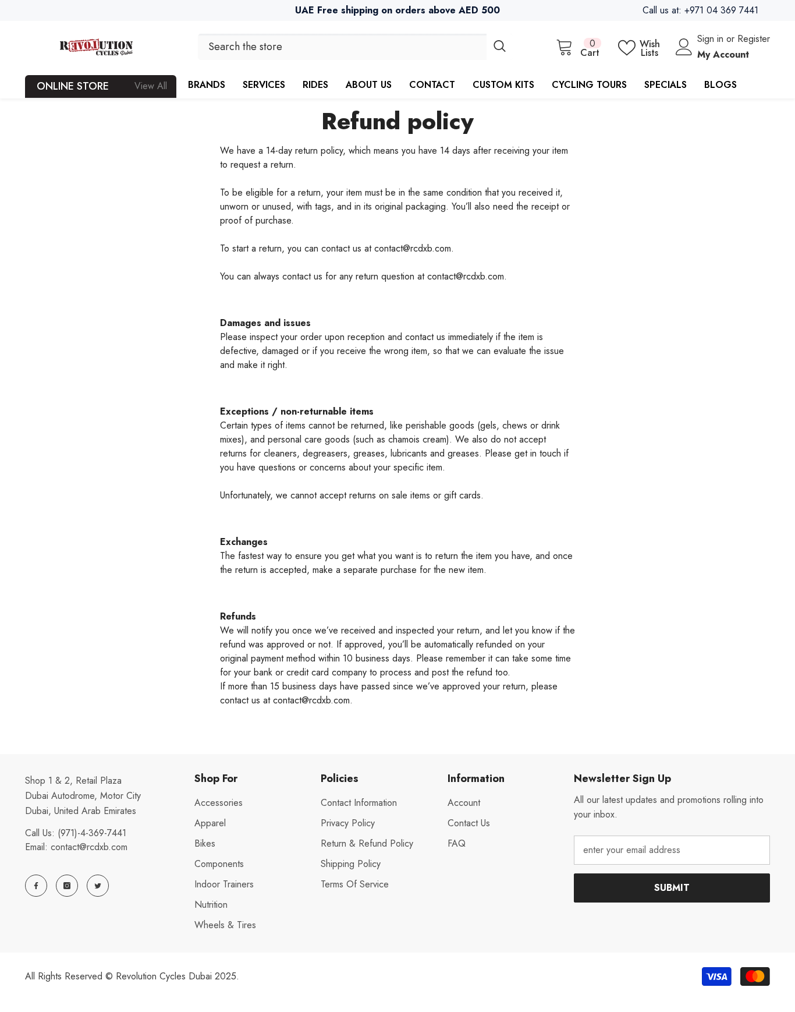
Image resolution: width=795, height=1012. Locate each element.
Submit (672, 887)
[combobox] (342, 47)
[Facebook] (36, 886)
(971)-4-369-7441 (92, 833)
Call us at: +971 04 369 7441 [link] (700, 10)
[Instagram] (67, 886)
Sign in (711, 38)
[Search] (355, 47)
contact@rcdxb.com (89, 847)
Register (753, 38)
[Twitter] (98, 886)
